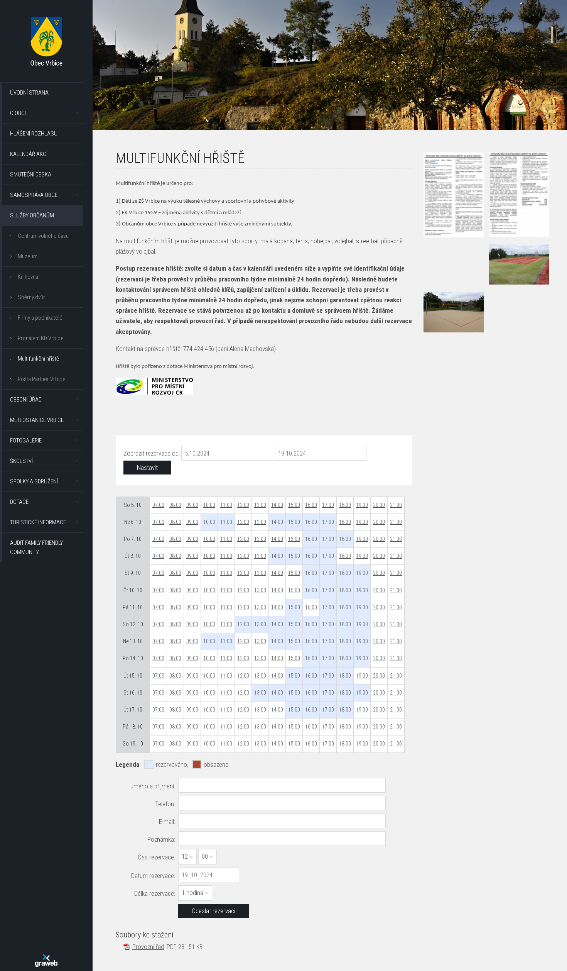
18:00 (345, 505)
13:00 (260, 505)
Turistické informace (38, 522)
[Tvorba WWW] (46, 960)
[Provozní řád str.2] (519, 195)
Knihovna (28, 276)
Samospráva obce (33, 194)
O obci (18, 113)
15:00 (294, 505)
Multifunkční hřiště (38, 358)
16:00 (311, 505)
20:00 (379, 505)
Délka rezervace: (154, 893)
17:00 (328, 505)
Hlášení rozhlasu (33, 133)
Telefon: (165, 804)
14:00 (277, 505)
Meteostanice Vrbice (37, 420)
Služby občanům (32, 215)
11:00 (226, 505)
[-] (519, 264)
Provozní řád (148, 947)
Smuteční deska (30, 174)
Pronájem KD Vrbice (41, 338)
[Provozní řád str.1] (454, 195)
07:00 (158, 505)
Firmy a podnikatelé (40, 317)
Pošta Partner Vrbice (42, 379)
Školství (21, 461)
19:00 (362, 505)
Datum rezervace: (153, 875)
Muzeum (27, 256)
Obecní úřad (26, 399)
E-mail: (167, 821)
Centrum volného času (43, 235)
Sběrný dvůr (31, 297)
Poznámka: (161, 839)
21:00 (396, 505)
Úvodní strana (29, 92)
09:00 (192, 505)
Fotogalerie (26, 440)
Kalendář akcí (28, 154)
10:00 (209, 505)
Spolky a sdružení (34, 481)
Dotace (19, 501)
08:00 (175, 505)
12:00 (243, 505)
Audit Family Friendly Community (36, 547)
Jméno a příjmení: (152, 786)
